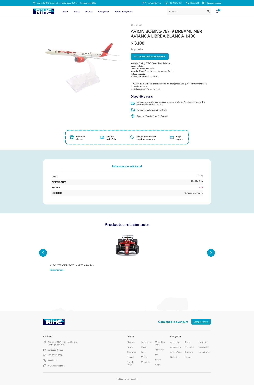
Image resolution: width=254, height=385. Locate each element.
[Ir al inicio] (43, 12)
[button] (43, 253)
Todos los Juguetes (123, 11)
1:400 (201, 187)
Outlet (65, 11)
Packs (77, 11)
